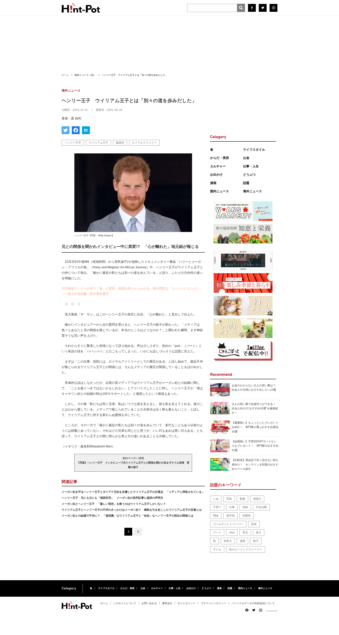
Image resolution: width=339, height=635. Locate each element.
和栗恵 (246, 515)
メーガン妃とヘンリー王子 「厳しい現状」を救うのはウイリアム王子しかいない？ (114, 503)
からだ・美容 (219, 157)
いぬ (216, 498)
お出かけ (216, 174)
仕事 (232, 507)
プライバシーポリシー (213, 603)
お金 (246, 157)
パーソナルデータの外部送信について (253, 603)
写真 (229, 498)
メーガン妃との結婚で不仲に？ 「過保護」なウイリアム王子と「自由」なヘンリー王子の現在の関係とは (127, 515)
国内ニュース (219, 191)
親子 (256, 540)
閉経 (216, 515)
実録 (245, 507)
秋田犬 (228, 540)
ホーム (104, 603)
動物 (242, 498)
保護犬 (257, 498)
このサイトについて (124, 603)
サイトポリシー (186, 603)
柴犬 (258, 532)
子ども (217, 549)
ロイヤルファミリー (144, 142)
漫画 (213, 183)
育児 (245, 532)
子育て (217, 507)
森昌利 (120, 142)
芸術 (254, 524)
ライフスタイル (254, 149)
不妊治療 (261, 507)
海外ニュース (252, 191)
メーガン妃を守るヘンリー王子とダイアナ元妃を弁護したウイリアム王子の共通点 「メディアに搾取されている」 (133, 491)
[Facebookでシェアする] (76, 130)
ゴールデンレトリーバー (228, 524)
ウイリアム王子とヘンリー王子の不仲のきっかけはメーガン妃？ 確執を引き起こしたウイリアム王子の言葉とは (132, 509)
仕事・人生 (251, 166)
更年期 (230, 515)
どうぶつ (249, 174)
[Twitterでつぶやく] (65, 130)
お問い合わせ (149, 603)
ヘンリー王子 (73, 142)
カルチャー (218, 166)
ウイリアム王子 (98, 142)
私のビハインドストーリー (245, 549)
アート (217, 532)
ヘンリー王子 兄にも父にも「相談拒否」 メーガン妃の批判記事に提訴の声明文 (112, 497)
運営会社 (167, 603)
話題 (246, 183)
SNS (232, 532)
